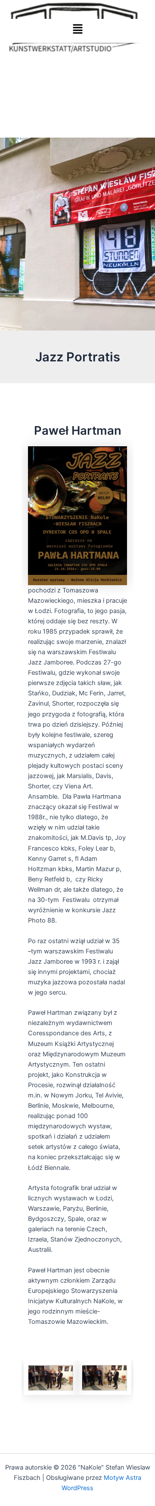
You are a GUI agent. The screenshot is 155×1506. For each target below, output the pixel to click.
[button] (77, 31)
